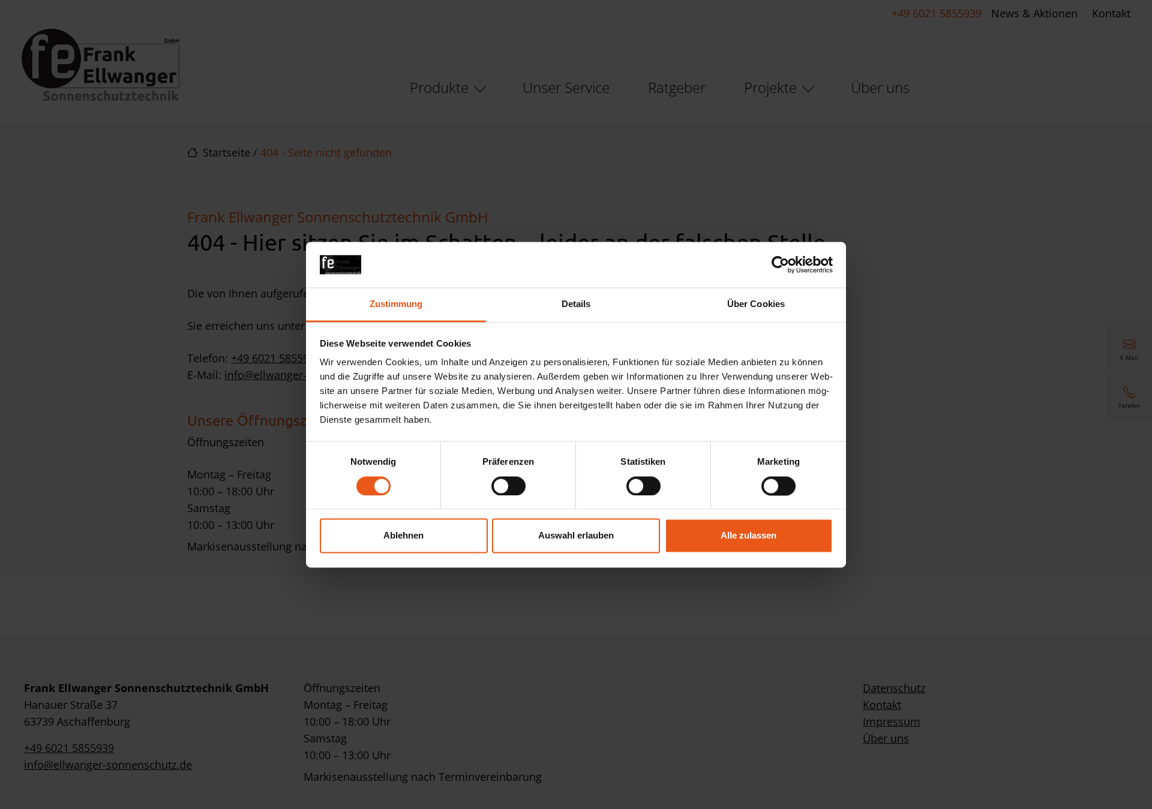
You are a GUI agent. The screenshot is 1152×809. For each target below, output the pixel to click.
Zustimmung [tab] (396, 304)
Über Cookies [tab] (756, 304)
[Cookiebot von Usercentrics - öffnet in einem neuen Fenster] (780, 264)
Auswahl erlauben (576, 536)
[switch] (508, 485)
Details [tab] (576, 304)
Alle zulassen (748, 536)
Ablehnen (403, 536)
